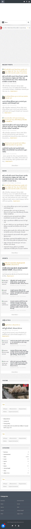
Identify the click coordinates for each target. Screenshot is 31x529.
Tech (5, 454)
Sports (5, 249)
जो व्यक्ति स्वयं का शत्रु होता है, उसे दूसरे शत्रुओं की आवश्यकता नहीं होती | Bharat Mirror (14, 260)
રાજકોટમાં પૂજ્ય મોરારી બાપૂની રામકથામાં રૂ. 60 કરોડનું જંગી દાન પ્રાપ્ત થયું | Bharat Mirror (19, 333)
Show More (15, 156)
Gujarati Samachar (13, 402)
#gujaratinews (22, 399)
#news (5, 402)
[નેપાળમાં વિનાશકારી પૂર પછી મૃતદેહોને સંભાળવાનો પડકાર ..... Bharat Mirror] (15, 382)
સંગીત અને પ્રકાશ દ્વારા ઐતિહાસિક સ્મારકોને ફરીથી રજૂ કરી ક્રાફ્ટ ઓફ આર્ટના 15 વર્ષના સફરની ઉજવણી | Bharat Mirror (18, 354)
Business (6, 443)
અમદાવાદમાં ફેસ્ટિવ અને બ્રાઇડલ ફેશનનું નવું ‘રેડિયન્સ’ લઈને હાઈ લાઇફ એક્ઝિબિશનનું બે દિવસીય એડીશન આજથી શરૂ (15, 117)
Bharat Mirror (7, 409)
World (5, 457)
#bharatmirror (13, 399)
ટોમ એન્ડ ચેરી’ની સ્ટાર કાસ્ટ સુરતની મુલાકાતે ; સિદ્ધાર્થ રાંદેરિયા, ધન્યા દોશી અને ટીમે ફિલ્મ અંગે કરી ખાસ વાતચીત (16, 217)
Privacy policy (7, 414)
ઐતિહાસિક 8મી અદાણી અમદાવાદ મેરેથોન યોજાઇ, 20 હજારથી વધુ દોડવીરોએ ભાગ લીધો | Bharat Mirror (19, 273)
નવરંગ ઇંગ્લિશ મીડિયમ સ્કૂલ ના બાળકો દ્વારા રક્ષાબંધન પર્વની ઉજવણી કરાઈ (14, 93)
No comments (13, 74)
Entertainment (7, 445)
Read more (14, 82)
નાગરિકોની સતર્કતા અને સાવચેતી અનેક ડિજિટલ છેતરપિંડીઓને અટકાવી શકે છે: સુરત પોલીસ (14, 141)
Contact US (6, 412)
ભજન (5, 461)
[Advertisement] (15, 37)
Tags (3, 395)
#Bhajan (5, 399)
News (4, 162)
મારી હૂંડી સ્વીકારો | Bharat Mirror (12, 319)
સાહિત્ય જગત (6, 311)
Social (5, 450)
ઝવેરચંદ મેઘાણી (7, 459)
